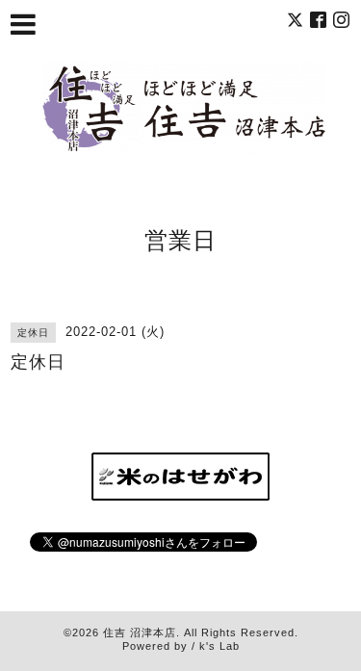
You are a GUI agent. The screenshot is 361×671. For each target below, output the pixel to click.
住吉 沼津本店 (139, 632)
